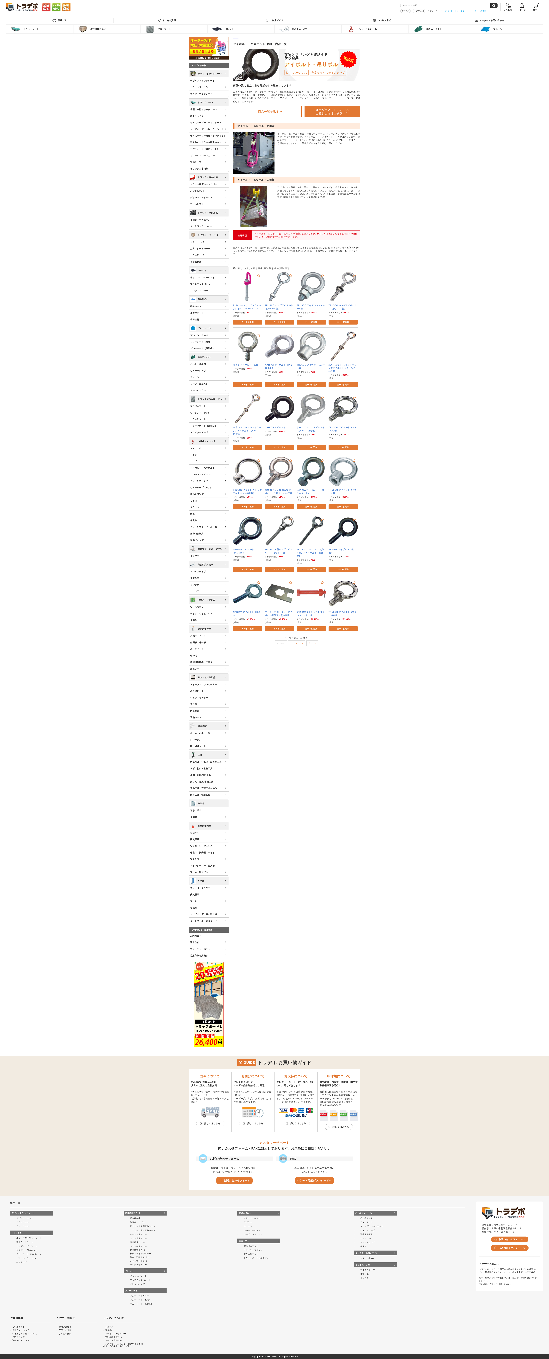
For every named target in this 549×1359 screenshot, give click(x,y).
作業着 (201, 803)
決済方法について (20, 1330)
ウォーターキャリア (200, 888)
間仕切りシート (198, 746)
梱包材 (193, 908)
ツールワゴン (197, 607)
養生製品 (202, 299)
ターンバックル (198, 390)
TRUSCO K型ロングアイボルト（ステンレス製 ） (279, 551)
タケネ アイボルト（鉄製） (246, 365)
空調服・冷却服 (198, 642)
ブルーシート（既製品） (202, 348)
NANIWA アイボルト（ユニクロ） (247, 613)
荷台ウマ (194, 556)
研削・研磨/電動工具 (200, 775)
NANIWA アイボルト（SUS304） (243, 551)
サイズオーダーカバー (209, 235)
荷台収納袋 (195, 262)
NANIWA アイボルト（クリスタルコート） (279, 366)
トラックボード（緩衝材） (203, 426)
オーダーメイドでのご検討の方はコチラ (329, 111)
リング (193, 461)
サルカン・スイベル (200, 474)
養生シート (195, 306)
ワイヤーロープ (198, 371)
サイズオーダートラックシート (205, 122)
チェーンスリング (199, 481)
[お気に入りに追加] (259, 276)
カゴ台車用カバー (138, 1238)
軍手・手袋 (195, 810)
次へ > (312, 643)
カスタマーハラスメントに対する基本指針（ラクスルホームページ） (123, 1345)
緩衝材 (483, 11)
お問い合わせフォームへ (512, 1239)
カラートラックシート (201, 87)
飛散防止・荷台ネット (26, 1250)
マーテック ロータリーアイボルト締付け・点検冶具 (278, 613)
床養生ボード (197, 313)
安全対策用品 (204, 826)
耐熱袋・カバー (137, 1222)
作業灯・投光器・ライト (202, 852)
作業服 (193, 817)
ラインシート (22, 1226)
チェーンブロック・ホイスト (204, 527)
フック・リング (367, 1242)
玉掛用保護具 (197, 533)
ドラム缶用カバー (138, 1246)
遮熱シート (195, 669)
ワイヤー (248, 1222)
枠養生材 (194, 319)
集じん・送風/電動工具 (201, 782)
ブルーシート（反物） (201, 342)
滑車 (192, 514)
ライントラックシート (201, 94)
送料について (18, 1337)
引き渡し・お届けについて (24, 1333)
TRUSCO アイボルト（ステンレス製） (343, 429)
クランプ (194, 507)
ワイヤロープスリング (201, 487)
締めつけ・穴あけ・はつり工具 (205, 762)
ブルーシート (204, 328)
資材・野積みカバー (139, 1257)
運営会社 (194, 942)
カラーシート (22, 1222)
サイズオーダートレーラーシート (207, 129)
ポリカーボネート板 (200, 733)
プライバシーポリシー (201, 949)
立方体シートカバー (200, 249)
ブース (193, 901)
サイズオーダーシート (26, 1246)
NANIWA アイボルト (275, 427)
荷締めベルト (204, 357)
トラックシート (462, 11)
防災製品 (194, 839)
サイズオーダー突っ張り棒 (203, 914)
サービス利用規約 (113, 1340)
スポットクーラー (199, 636)
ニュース (109, 1327)
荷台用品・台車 (205, 564)
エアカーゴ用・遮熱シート (142, 1230)
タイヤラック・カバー (201, 226)
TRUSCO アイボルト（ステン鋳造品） (343, 613)
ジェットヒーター (199, 698)
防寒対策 (194, 711)
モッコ (193, 501)
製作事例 (405, 11)
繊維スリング (197, 494)
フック (193, 455)
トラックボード (446, 11)
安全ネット (195, 833)
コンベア (194, 591)
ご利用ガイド (276, 20)
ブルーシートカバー (200, 335)
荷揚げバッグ (197, 540)
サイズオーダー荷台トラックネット (208, 136)
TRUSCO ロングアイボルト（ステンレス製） (343, 307)
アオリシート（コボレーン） (204, 149)
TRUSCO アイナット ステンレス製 (343, 491)
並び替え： (238, 268)
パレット (202, 270)
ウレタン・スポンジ (200, 413)
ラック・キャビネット (201, 613)
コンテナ (194, 585)
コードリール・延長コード (203, 921)
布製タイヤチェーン (200, 220)
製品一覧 (62, 20)
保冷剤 (193, 655)
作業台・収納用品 (207, 600)
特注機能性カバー (133, 1213)
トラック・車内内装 (208, 177)
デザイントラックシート (210, 73)
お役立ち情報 (419, 11)
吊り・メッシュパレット (202, 277)
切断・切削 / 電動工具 (201, 768)
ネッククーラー (198, 649)
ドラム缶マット (198, 419)
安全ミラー (195, 859)
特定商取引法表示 (199, 955)
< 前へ (281, 643)
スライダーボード (199, 432)
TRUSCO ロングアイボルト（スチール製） (279, 307)
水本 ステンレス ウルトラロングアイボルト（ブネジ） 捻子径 (247, 430)
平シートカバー (198, 242)
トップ (235, 38)
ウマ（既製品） (367, 1258)
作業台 (193, 620)
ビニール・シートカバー (202, 155)
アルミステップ (198, 571)
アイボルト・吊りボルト (202, 468)
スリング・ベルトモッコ (371, 1226)
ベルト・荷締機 (198, 364)
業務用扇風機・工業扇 (201, 662)
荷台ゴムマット (198, 406)
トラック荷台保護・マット (211, 399)
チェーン (194, 377)
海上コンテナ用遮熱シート (142, 1226)
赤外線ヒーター (198, 691)
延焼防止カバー (137, 1242)
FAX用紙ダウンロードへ (317, 1180)
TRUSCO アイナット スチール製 (311, 366)
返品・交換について (21, 1340)
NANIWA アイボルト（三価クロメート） (310, 491)
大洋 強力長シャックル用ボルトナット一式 (310, 613)
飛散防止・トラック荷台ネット (205, 142)
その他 (201, 881)
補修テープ (195, 162)
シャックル (195, 448)
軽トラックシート (199, 116)
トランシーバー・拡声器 (202, 866)
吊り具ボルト (366, 1218)
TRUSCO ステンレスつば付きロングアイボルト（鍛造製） (311, 552)
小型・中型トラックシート (203, 109)
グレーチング (197, 740)
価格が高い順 (281, 268)
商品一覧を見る (268, 111)
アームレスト (197, 204)
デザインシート (23, 1218)
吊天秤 (193, 520)
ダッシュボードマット (201, 197)
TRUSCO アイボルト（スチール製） (311, 307)
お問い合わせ (492, 20)
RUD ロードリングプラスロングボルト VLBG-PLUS (247, 307)
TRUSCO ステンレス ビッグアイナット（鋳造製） (247, 491)
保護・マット (245, 1241)
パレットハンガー (199, 291)
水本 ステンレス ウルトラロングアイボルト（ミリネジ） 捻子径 (343, 368)
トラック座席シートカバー (203, 184)
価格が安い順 (264, 268)
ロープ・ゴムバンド (200, 384)
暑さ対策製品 (204, 629)
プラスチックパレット (201, 284)
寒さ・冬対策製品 (207, 677)
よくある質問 (169, 20)
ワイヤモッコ (366, 1222)
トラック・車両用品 (208, 212)
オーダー (474, 11)
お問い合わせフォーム (237, 1180)
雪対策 (193, 704)
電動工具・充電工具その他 (203, 788)
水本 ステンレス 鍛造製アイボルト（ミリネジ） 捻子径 (279, 491)
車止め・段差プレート (201, 872)
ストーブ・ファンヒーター (203, 684)
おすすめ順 (249, 268)
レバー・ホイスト (252, 1230)
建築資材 (202, 726)
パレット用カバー (138, 1234)
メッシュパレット (138, 1276)
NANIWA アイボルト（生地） (341, 551)
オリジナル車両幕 (199, 168)
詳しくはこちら (212, 1123)
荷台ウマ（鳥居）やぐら (210, 549)
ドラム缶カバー (198, 255)
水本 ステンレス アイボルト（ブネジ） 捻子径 (311, 429)
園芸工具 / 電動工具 (200, 795)
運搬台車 (194, 578)
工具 (200, 755)
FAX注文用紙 (384, 20)
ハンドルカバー (198, 191)
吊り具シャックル (207, 441)
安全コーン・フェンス (201, 846)
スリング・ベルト (252, 1218)
